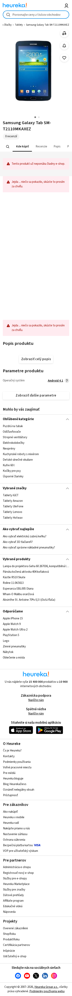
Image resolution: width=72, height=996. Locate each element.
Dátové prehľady (13, 895)
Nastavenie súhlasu (15, 834)
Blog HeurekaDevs (14, 784)
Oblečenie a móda (14, 658)
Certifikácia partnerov (16, 945)
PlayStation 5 (11, 635)
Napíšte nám (36, 700)
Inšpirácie (9, 951)
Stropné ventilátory (15, 437)
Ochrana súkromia (14, 840)
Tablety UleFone (13, 506)
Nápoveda (9, 912)
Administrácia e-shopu (17, 867)
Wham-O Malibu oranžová (18, 594)
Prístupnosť (10, 795)
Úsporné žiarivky (13, 477)
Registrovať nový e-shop (18, 873)
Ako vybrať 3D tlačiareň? (18, 542)
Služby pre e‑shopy (15, 878)
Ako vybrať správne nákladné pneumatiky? (29, 547)
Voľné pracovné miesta (17, 767)
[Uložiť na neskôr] (64, 58)
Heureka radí (11, 823)
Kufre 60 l (8, 465)
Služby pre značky (14, 890)
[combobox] (36, 15)
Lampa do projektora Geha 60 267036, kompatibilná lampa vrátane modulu (36, 566)
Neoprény (9, 449)
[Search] (7, 146)
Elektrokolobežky (13, 443)
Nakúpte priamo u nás (16, 828)
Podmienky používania (17, 762)
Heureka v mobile (13, 817)
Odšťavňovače (12, 432)
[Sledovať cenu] (64, 45)
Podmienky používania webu (47, 991)
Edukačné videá (12, 906)
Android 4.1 (55, 381)
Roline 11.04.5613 (13, 583)
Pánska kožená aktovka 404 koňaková (26, 572)
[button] (22, 146)
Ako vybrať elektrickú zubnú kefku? (24, 536)
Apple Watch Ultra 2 (15, 630)
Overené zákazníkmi (15, 928)
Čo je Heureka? (12, 750)
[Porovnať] (64, 33)
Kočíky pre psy (12, 471)
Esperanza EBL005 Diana (18, 589)
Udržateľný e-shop (14, 956)
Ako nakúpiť (10, 812)
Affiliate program (13, 901)
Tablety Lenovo (12, 512)
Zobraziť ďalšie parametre (36, 395)
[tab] (22, 147)
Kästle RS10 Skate (14, 577)
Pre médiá (9, 773)
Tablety (19, 25)
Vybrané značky (15, 488)
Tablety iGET (11, 495)
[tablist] (36, 147)
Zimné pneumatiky (14, 646)
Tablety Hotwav (13, 517)
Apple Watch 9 (12, 624)
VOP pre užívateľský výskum (20, 851)
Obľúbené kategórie (18, 419)
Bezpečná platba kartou (18, 845)
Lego (6, 641)
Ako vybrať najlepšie (18, 529)
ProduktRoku (11, 939)
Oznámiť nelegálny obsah (18, 790)
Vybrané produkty (16, 559)
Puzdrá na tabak (13, 426)
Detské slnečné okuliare (18, 460)
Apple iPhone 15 (13, 618)
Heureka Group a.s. (46, 987)
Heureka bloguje (13, 778)
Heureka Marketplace (16, 884)
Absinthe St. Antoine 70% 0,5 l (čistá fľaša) (29, 600)
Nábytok (8, 652)
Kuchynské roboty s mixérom (21, 454)
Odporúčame (13, 611)
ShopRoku (9, 934)
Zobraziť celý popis (36, 359)
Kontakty (9, 756)
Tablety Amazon (13, 501)
